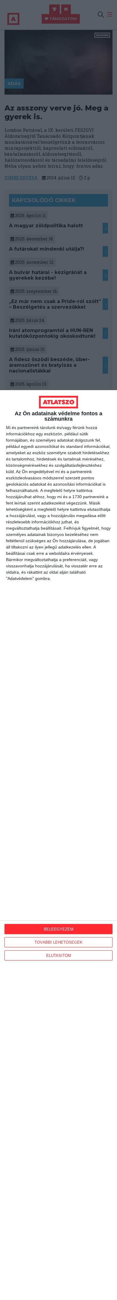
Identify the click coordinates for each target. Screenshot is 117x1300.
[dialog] (58, 845)
